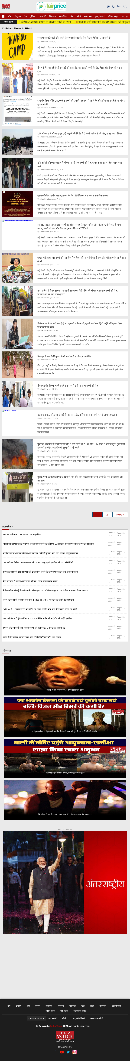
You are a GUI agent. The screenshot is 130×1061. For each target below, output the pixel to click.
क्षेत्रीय (17, 16)
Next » (120, 514)
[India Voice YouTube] (61, 1053)
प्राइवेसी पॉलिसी (78, 1018)
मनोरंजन (87, 16)
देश (25, 16)
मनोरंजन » (7, 650)
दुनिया (32, 16)
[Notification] (113, 7)
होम (9, 16)
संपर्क (64, 1018)
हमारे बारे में (52, 1018)
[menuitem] (9, 16)
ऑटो (78, 16)
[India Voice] (6, 8)
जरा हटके (125, 16)
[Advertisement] (65, 964)
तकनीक (62, 16)
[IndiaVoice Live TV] (119, 7)
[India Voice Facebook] (55, 1053)
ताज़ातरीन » (7, 526)
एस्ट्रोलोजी (99, 16)
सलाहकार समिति (80, 1010)
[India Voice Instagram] (74, 1053)
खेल (71, 16)
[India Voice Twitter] (68, 1053)
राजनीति (42, 16)
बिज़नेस (52, 16)
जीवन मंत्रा (112, 16)
